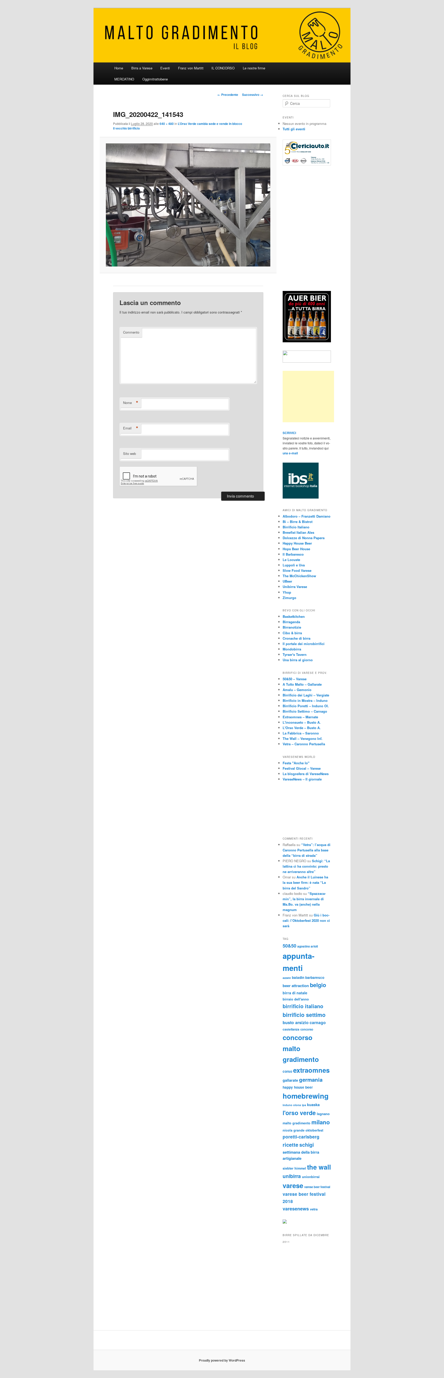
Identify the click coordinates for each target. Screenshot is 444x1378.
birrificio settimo (304, 1014)
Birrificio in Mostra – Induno (305, 700)
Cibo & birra (292, 632)
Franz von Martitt (190, 68)
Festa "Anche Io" (296, 762)
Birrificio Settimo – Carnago (305, 711)
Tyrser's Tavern (295, 654)
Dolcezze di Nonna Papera (304, 537)
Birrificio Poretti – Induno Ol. (306, 705)
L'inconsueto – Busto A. (302, 722)
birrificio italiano (303, 1006)
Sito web (129, 453)
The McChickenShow (299, 575)
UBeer (287, 581)
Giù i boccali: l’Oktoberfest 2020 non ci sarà (306, 920)
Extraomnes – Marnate (300, 716)
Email (130, 428)
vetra (314, 1209)
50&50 (289, 945)
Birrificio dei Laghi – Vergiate (306, 695)
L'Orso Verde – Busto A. (302, 727)
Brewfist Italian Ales (298, 532)
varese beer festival (317, 1187)
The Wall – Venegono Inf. (302, 738)
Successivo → (252, 94)
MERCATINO (124, 79)
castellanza (291, 1029)
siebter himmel (294, 1168)
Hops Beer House (296, 548)
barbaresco (314, 977)
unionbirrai (311, 1176)
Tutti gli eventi (294, 128)
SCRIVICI (289, 432)
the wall (319, 1167)
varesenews (296, 1208)
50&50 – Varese (295, 678)
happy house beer (298, 1087)
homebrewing (306, 1096)
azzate (287, 978)
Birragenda (291, 621)
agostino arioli (307, 946)
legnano (323, 1113)
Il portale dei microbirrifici (304, 643)
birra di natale (295, 992)
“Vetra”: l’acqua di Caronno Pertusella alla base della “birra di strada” (306, 850)
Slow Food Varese (297, 570)
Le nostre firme (254, 68)
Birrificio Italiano (296, 527)
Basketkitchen (294, 616)
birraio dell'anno (296, 999)
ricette (290, 1144)
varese (293, 1185)
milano (320, 1122)
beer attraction (296, 985)
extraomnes (311, 1070)
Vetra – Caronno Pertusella (304, 743)
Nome (130, 403)
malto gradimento (296, 1123)
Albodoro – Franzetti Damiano (306, 516)
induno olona (292, 1105)
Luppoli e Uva (294, 565)
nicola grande (293, 1130)
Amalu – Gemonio (297, 689)
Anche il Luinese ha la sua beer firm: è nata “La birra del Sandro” (305, 882)
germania (310, 1079)
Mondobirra (292, 649)
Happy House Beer (297, 543)
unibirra (292, 1176)
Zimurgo (289, 597)
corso (287, 1071)
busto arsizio (296, 1022)
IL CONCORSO (223, 68)
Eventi (165, 68)
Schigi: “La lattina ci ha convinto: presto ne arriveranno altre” (306, 866)
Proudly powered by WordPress (222, 1360)
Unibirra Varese (295, 586)
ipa (304, 1105)
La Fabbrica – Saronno (301, 733)
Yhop (287, 592)
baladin (298, 977)
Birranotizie (292, 627)
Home (118, 68)
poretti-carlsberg (301, 1136)
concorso (306, 1029)
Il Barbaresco (293, 554)
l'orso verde (299, 1112)
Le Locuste (291, 559)
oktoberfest (314, 1130)
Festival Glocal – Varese (302, 768)
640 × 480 (167, 123)
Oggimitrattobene (155, 79)
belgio (318, 985)
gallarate (290, 1080)
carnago (318, 1022)
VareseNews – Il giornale (302, 779)
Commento (131, 332)
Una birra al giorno (298, 659)
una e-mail (290, 453)
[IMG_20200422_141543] (188, 205)
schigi (306, 1144)
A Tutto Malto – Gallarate (302, 684)
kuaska (313, 1104)
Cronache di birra (296, 638)
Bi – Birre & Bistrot (297, 521)
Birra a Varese (141, 68)
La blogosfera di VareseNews (306, 773)
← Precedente (227, 94)
